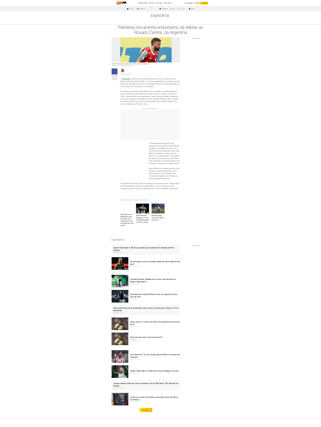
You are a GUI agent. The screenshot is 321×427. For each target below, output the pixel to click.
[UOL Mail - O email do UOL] (190, 3)
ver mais (145, 410)
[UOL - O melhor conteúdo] (121, 3)
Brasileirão (171, 8)
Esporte (160, 16)
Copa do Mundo (180, 8)
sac (186, 3)
